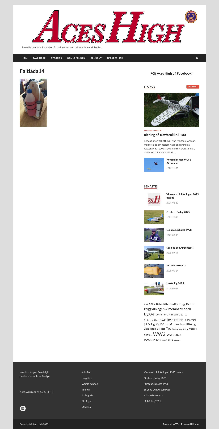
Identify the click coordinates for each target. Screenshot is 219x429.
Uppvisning (183, 329)
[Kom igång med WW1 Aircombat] (154, 159)
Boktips (174, 304)
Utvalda (86, 406)
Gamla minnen (76, 58)
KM (166, 325)
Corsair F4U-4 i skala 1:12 (169, 314)
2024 (146, 304)
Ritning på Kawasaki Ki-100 (165, 135)
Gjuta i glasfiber (151, 320)
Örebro (177, 340)
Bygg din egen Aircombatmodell (167, 309)
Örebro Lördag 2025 (178, 211)
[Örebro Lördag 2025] (154, 212)
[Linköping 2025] (154, 283)
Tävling (175, 329)
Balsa (159, 304)
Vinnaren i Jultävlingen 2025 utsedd (164, 372)
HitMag (195, 424)
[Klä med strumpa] (154, 265)
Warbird (193, 328)
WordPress (181, 424)
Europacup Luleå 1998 (179, 229)
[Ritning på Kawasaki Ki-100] (171, 94)
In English (87, 395)
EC (186, 315)
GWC (163, 319)
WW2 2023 (152, 340)
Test (163, 328)
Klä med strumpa (175, 265)
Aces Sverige (43, 376)
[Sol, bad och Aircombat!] (154, 247)
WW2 (159, 334)
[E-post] (23, 408)
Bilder (166, 304)
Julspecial (190, 320)
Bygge (149, 314)
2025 (152, 304)
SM (158, 329)
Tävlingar (39, 58)
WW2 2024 (167, 340)
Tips (168, 328)
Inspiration (175, 320)
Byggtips (56, 58)
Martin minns (177, 324)
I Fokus (157, 130)
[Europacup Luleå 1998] (154, 230)
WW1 (148, 334)
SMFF (50, 391)
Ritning (191, 324)
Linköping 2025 (175, 283)
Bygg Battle (186, 304)
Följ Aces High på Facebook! (172, 73)
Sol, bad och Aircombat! (179, 247)
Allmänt (96, 58)
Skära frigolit (150, 328)
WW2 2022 (174, 334)
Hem (24, 58)
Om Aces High (115, 58)
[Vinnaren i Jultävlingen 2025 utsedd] (154, 194)
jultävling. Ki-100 (154, 324)
